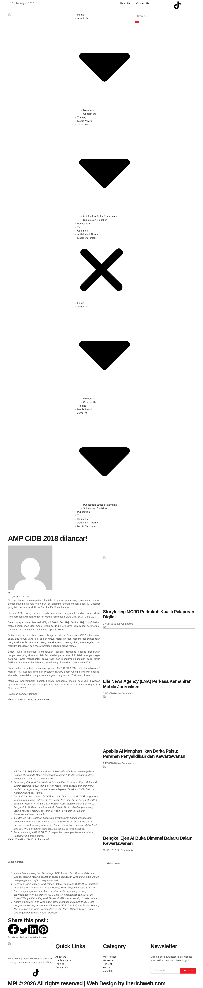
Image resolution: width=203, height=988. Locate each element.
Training (81, 117)
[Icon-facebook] (152, 5)
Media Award (84, 120)
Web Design (102, 983)
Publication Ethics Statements (100, 216)
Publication (83, 223)
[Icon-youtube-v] (169, 5)
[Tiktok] (177, 5)
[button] (101, 270)
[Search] (137, 22)
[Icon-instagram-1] (161, 5)
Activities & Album (87, 234)
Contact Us (89, 113)
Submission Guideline (95, 219)
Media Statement (86, 237)
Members (88, 110)
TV (78, 227)
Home (80, 14)
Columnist (83, 230)
